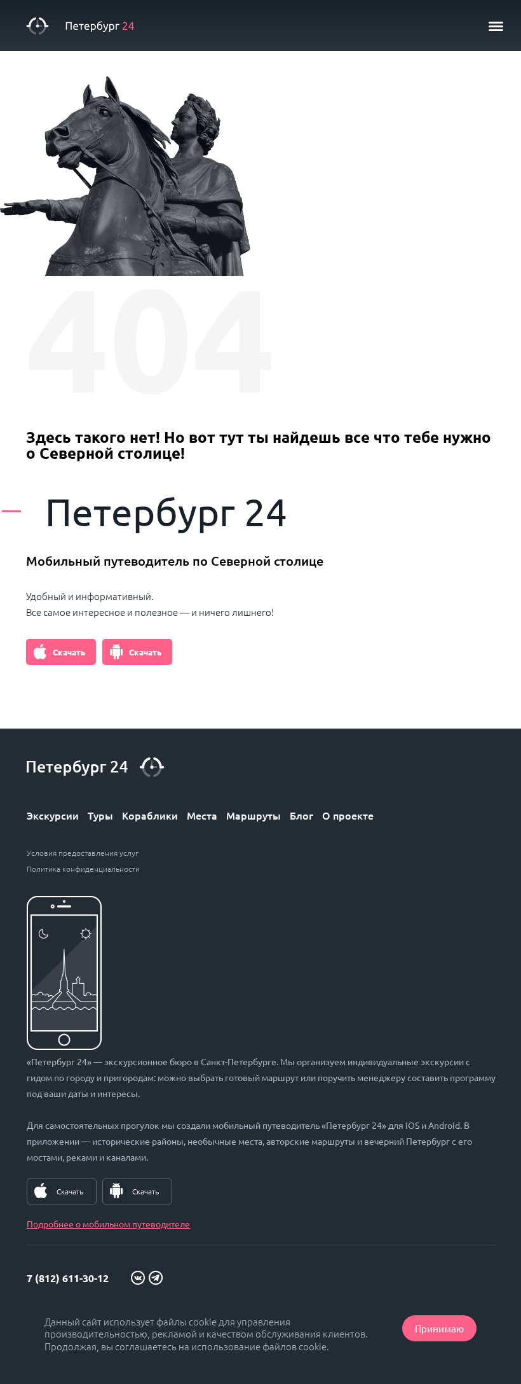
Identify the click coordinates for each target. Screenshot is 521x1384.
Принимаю (439, 1328)
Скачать (69, 652)
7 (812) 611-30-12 (68, 1278)
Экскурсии (53, 815)
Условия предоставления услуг (83, 853)
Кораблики (150, 815)
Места (202, 815)
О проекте (348, 815)
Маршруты (253, 815)
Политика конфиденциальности (83, 868)
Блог (301, 815)
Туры (100, 815)
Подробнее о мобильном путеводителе (108, 1223)
